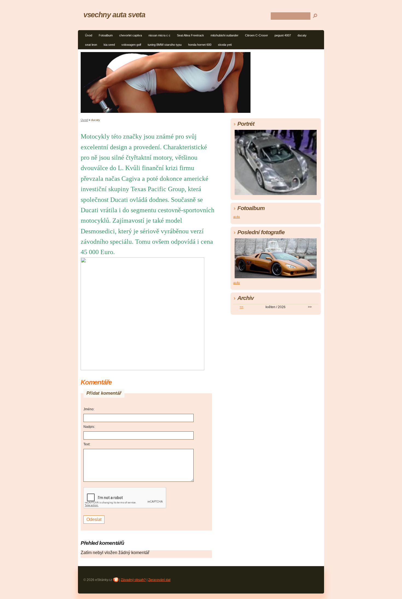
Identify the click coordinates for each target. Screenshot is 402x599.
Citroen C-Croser (256, 35)
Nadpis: (89, 427)
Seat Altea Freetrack (190, 35)
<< (241, 307)
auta (236, 217)
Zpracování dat (159, 580)
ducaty (302, 35)
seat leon (91, 44)
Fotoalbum (106, 35)
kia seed (109, 44)
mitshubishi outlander (224, 35)
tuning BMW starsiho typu (165, 44)
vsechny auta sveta (114, 14)
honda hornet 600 (199, 44)
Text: (86, 444)
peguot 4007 (283, 35)
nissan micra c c (159, 35)
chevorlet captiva (130, 35)
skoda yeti (225, 44)
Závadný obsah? (133, 580)
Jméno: (88, 409)
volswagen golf (131, 44)
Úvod (88, 35)
